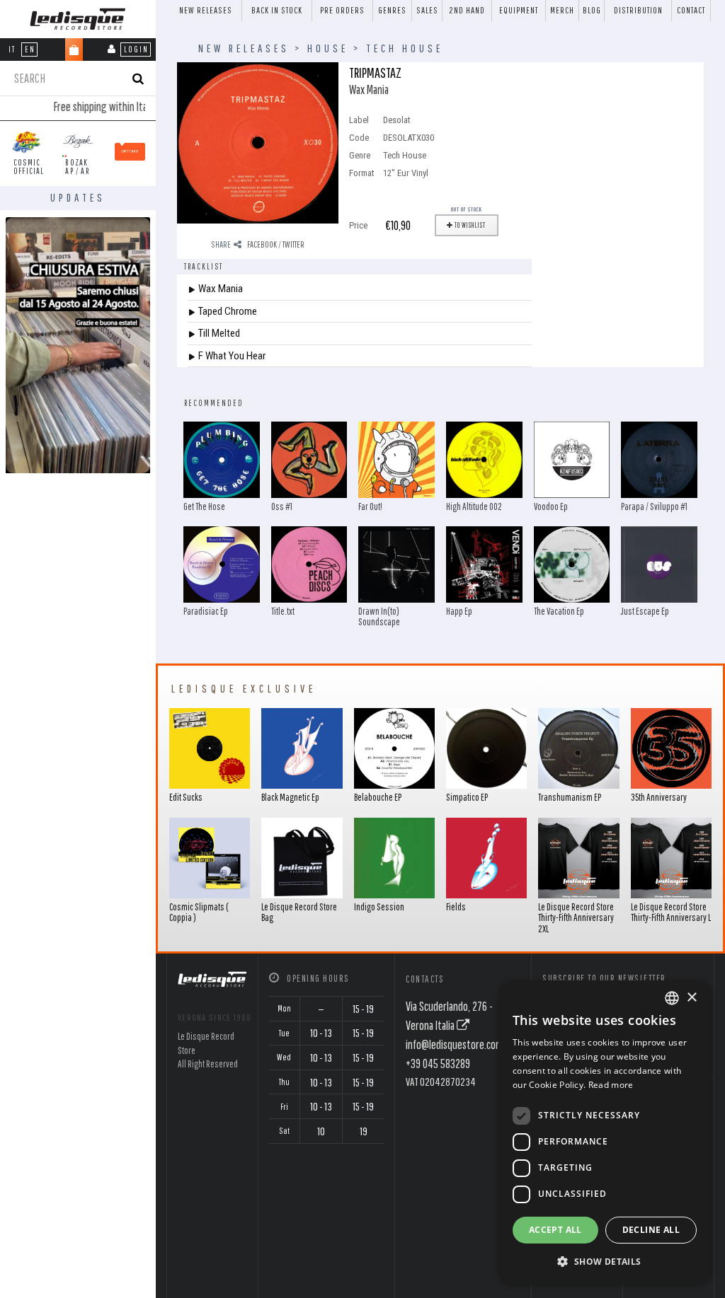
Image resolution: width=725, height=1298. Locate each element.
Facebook (262, 244)
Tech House (404, 48)
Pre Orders (342, 10)
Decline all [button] (651, 1230)
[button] (605, 1261)
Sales (427, 10)
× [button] (691, 997)
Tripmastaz (375, 72)
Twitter (293, 244)
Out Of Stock (466, 209)
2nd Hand (467, 10)
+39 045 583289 (438, 1063)
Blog (592, 10)
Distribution (638, 10)
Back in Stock (276, 10)
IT (12, 49)
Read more (611, 1085)
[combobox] (672, 998)
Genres (392, 10)
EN (30, 49)
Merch (562, 10)
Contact (691, 10)
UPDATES (77, 197)
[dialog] (604, 1132)
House (327, 48)
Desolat (397, 120)
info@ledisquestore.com (454, 1044)
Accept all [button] (555, 1230)
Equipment (518, 10)
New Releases (205, 10)
